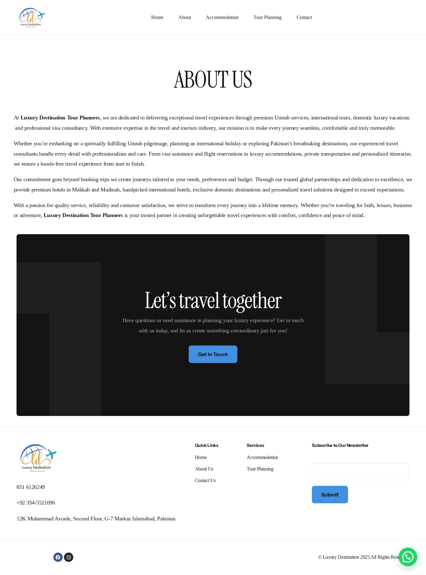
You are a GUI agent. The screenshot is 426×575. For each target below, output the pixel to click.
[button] (408, 557)
